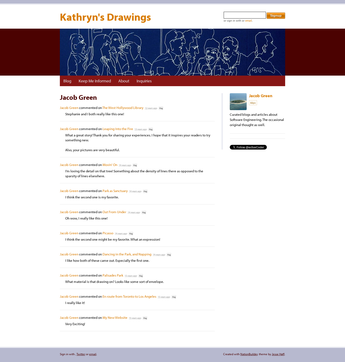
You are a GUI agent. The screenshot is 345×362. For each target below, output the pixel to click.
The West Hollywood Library (122, 107)
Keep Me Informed (95, 81)
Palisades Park (113, 275)
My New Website (115, 317)
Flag (161, 108)
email (248, 20)
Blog (67, 81)
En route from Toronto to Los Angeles (129, 296)
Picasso (108, 233)
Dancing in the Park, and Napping (127, 254)
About (123, 81)
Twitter (81, 354)
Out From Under (114, 212)
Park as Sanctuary (115, 191)
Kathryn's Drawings (105, 16)
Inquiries (144, 81)
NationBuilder (248, 354)
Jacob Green (69, 107)
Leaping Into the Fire (118, 129)
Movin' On (110, 164)
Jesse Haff (278, 354)
